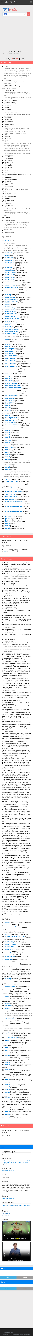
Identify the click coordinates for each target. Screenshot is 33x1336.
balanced (9, 499)
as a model (9, 274)
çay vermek (14, 321)
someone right (11, 355)
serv (5, 1139)
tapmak (7, 188)
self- (7, 1008)
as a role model (11, 944)
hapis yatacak (21, 356)
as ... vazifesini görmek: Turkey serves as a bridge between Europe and (15, 88)
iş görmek (19, 422)
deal (23, 1162)
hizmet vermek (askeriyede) (19, 346)
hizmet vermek (10, 90)
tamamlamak (14, 407)
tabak (13, 523)
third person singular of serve (18, 1054)
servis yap (12, 451)
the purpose (10, 422)
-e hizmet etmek (9, 121)
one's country (11, 389)
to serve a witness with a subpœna (14, 915)
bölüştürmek (14, 408)
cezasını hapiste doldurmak (22, 396)
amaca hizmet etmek (20, 260)
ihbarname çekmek (18, 257)
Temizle (25, 1277)
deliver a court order (19, 941)
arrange (20, 1161)
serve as (19, 1205)
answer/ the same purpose (14, 483)
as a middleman (11, 943)
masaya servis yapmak (20, 376)
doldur (6, 184)
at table (9, 377)
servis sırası (9, 205)
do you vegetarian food (13, 506)
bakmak (7, 107)
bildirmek (16, 378)
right (8, 326)
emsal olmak (18, 277)
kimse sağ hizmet (22, 355)
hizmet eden (13, 459)
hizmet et (9, 109)
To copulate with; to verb (11, 605)
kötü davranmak (11, 172)
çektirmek (9, 165)
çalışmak (8, 80)
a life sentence (10, 333)
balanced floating (12, 496)
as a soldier (10, 286)
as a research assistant (13, 283)
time (7, 324)
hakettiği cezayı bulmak (18, 415)
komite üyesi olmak (23, 383)
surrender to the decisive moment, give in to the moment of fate (16, 981)
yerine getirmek (11, 164)
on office (9, 350)
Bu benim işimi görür (24, 481)
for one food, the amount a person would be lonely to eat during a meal (20, 1108)
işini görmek (8, 138)
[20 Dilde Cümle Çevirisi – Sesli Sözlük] (7, 3)
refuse (14, 1170)
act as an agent (22, 943)
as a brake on (10, 272)
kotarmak (20, 302)
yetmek (7, 123)
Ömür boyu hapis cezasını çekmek (22, 333)
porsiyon (12, 240)
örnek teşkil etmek (20, 279)
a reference (9, 264)
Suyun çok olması (23, 549)
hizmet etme (13, 467)
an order (9, 941)
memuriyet (7, 136)
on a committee (11, 383)
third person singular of (13, 491)
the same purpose (11, 329)
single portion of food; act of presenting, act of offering (18, 1090)
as (7, 339)
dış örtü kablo (20, 454)
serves (7, 452)
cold (8, 343)
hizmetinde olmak (9, 119)
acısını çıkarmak (21, 312)
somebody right (11, 926)
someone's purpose (12, 318)
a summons (10, 360)
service (4, 1161)
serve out (9, 1205)
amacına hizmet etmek (23, 323)
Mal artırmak (21, 551)
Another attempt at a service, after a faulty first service (22, 1006)
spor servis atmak (9, 232)
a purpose (9, 260)
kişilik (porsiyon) (18, 452)
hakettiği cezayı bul (17, 326)
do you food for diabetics (14, 501)
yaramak (9, 181)
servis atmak (8, 231)
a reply (8, 267)
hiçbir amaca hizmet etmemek (23, 297)
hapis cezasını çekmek (23, 358)
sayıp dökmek (15, 430)
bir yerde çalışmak (9, 124)
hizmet (6, 140)
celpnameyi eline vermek (22, 365)
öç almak (19, 311)
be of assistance (8, 1162)
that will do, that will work (20, 1118)
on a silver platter (11, 299)
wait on (16, 1161)
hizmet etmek (9, 66)
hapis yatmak (10, 202)
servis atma (17, 466)
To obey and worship (9, 583)
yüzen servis (19, 516)
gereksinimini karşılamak (11, 157)
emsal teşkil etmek (20, 275)
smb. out (9, 419)
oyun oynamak (17, 373)
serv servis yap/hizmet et (17, 528)
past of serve (13, 1049)
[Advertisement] (16, 33)
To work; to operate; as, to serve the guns (16, 741)
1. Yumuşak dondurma (23, 488)
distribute (6, 1164)
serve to (14, 1205)
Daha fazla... (8, 1277)
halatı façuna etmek (22, 269)
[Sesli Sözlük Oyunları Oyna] (11, 3)
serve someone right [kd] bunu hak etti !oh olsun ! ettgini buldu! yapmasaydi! (16, 412)
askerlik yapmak (19, 400)
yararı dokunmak (11, 193)
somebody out (10, 310)
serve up (4, 1205)
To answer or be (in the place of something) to (16, 585)
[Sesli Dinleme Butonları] (13, 59)
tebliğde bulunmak (26, 363)
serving (7, 240)
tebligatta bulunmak (18, 259)
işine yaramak (8, 160)
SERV (5, 549)
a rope (8, 269)
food (8, 294)
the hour (9, 980)
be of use (15, 1162)
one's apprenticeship (13, 385)
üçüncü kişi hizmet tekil (26, 492)
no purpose (10, 297)
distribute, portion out (16, 968)
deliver (26, 1162)
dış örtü (12, 456)
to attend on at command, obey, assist (17, 677)
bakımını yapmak (13, 100)
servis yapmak (10, 200)
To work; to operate (10, 639)
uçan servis (19, 518)
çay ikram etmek (24, 316)
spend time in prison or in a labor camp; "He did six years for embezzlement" (16, 880)
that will (9, 1118)
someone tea (10, 316)
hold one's (9, 1018)
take (7, 1170)
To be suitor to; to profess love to (13, 653)
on (7, 1022)
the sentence (10, 357)
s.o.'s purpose (11, 417)
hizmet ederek (14, 457)
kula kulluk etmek (25, 314)
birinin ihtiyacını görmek (24, 417)
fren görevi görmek (22, 272)
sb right (9, 328)
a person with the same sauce (15, 936)
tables (8, 978)
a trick (8, 373)
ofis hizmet (19, 350)
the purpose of (11, 323)
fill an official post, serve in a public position (21, 953)
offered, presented (17, 1047)
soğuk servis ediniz (17, 344)
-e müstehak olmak (19, 353)
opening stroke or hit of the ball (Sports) (17, 782)
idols (8, 949)
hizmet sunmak (9, 219)
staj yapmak (26, 301)
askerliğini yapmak (20, 286)
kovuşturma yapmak (26, 307)
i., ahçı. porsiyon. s (15, 526)
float (8, 516)
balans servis (21, 499)
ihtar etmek (16, 380)
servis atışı (9, 203)
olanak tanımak (11, 169)
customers (9, 946)
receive (4, 1170)
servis (6, 126)
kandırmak (16, 375)
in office (9, 953)
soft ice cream (11, 488)
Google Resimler (6, 1213)
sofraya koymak (15, 432)
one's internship (11, 301)
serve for (24, 1205)
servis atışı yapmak (12, 183)
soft (7, 1034)
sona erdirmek (19, 403)
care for (19, 1162)
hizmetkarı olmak (9, 195)
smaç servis (19, 520)
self (8, 440)
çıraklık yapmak (26, 387)
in (7, 346)
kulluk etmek (10, 186)
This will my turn (11, 481)
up (7, 255)
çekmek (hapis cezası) (10, 85)
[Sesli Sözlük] (2, 3)
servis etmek (11, 220)
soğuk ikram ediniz (17, 343)
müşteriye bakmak (11, 196)
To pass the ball (9, 731)
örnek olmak (20, 274)
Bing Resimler (5, 1215)
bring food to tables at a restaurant (21, 978)
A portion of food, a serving (11, 581)
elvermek (7, 198)
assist (24, 1161)
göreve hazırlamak (14, 104)
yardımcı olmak (8, 106)
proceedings (10, 308)
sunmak (13, 434)
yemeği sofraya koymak (16, 255)
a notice (9, 257)
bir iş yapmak (8, 135)
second (8, 1005)
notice (8, 378)
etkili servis (21, 447)
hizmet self (14, 440)
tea (7, 321)
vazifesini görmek (15, 479)
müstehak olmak (17, 328)
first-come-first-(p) (11, 1037)
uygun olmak (8, 177)
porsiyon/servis (14, 525)
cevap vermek (21, 267)
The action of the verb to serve (18, 1062)
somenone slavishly (12, 315)
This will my (10, 494)
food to (8, 296)
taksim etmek (14, 306)
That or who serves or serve (17, 1084)
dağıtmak (13, 304)
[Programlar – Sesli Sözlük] (15, 3)
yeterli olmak (8, 117)
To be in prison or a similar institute (20, 934)
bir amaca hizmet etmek (21, 262)
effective (9, 447)
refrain (10, 1170)
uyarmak (15, 382)
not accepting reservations (22, 1038)
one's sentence (11, 392)
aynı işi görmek (23, 329)
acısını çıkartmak (21, 309)
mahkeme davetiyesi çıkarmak (21, 360)
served (7, 449)
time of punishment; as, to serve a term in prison (18, 764)
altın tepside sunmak (24, 299)
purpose (9, 351)
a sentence (9, 270)
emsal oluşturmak (20, 280)
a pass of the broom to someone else (15, 865)
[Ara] (28, 14)
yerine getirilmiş (21, 521)
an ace (8, 252)
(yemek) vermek (9, 158)
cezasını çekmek (19, 270)
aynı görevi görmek (25, 424)
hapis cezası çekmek (9, 102)
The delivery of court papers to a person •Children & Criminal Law (20, 1051)
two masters (10, 986)
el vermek (9, 167)
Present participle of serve (17, 1032)
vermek (8, 207)
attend (12, 1161)
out (7, 303)
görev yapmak (10, 171)
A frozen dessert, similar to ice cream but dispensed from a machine (21, 1034)
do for (10, 1164)
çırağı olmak (25, 385)
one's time (10, 398)
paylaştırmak (14, 405)
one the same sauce (12, 963)
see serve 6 (13, 1003)
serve (3, 1273)
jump (8, 520)
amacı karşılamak (24, 331)
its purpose (10, 348)
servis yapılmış (18, 449)
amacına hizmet (20, 348)
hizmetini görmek (9, 162)
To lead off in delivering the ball (13, 721)
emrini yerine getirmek (11, 179)
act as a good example (24, 944)
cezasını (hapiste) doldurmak (23, 392)
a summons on (11, 366)
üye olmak (7, 217)
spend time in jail (15, 985)
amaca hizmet (18, 351)
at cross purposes (12, 287)
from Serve (13, 1069)
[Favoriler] (22, 59)
